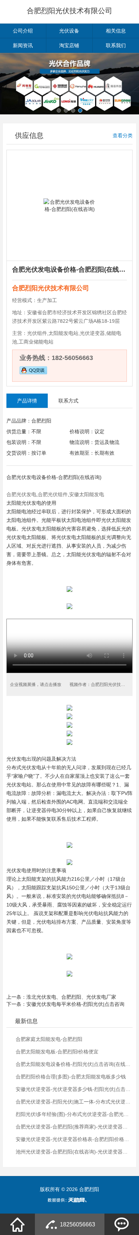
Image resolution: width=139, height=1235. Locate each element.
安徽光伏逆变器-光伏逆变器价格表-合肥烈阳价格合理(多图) (73, 1139)
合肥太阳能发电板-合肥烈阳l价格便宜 (57, 1051)
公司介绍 (23, 31)
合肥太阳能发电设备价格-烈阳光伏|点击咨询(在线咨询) (73, 1064)
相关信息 (116, 31)
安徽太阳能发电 (86, 494)
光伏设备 (69, 31)
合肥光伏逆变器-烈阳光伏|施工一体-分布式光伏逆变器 (73, 1102)
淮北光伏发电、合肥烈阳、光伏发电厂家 (71, 997)
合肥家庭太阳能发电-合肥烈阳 (49, 1039)
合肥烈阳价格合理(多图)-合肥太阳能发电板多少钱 (71, 1077)
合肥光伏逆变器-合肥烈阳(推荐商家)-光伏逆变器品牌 (73, 1127)
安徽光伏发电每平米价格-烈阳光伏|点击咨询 (75, 1004)
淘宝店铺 (69, 45)
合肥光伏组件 (53, 494)
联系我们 (116, 45)
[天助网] (69, 1200)
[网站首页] (17, 1224)
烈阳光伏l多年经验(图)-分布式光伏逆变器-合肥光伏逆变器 (73, 1114)
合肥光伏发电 (21, 477)
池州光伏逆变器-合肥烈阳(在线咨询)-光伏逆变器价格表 (73, 1152)
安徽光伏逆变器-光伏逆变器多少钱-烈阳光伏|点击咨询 (73, 1089)
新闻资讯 (23, 45)
